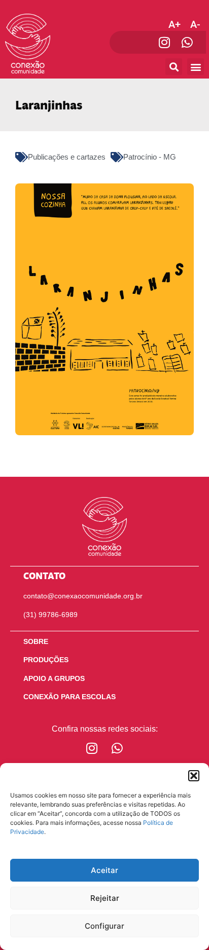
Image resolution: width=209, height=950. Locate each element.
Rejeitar (104, 898)
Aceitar (104, 870)
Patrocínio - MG (149, 157)
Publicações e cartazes (67, 157)
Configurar (104, 926)
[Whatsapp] (187, 42)
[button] (194, 776)
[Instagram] (164, 42)
